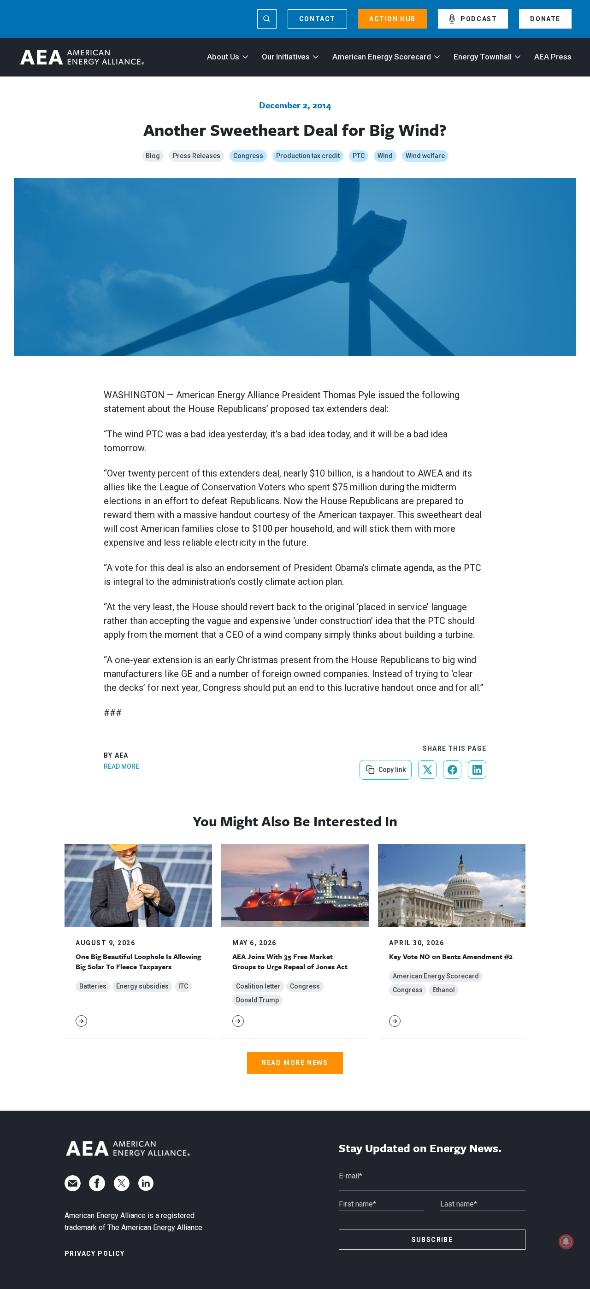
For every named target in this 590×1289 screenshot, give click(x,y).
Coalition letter (258, 986)
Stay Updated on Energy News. (420, 1148)
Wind (385, 155)
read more (121, 766)
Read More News (295, 1062)
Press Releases (196, 155)
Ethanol (443, 990)
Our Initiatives (286, 56)
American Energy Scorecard (381, 56)
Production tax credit (308, 155)
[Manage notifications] (566, 1241)
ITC (183, 986)
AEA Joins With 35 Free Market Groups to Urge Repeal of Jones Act (290, 961)
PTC (359, 155)
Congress (248, 155)
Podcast (478, 19)
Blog (153, 155)
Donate (545, 19)
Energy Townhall (483, 56)
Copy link (391, 766)
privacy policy (95, 1253)
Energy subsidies (142, 986)
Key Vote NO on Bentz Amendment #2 (451, 956)
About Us (223, 56)
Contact (317, 19)
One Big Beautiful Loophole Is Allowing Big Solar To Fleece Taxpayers (138, 961)
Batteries (92, 986)
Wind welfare (425, 155)
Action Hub (392, 19)
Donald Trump (257, 1000)
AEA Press (553, 56)
